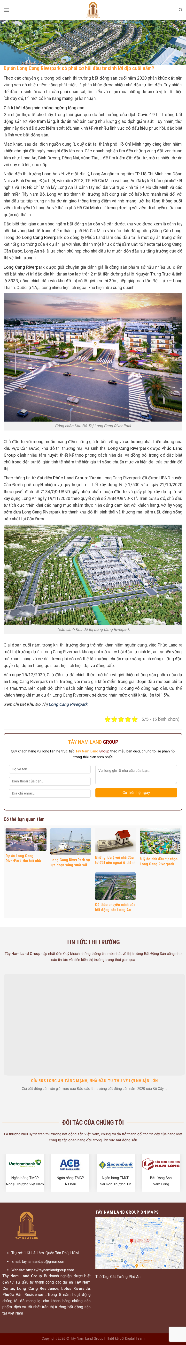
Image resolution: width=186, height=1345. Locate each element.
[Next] (181, 1018)
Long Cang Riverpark (67, 704)
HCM (74, 1253)
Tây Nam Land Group (86, 1339)
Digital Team (135, 1339)
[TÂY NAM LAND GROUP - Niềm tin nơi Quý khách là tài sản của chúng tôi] (93, 10)
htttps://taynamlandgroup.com (50, 1270)
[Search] (180, 10)
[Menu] (6, 10)
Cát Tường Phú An (125, 1276)
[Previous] (4, 1018)
